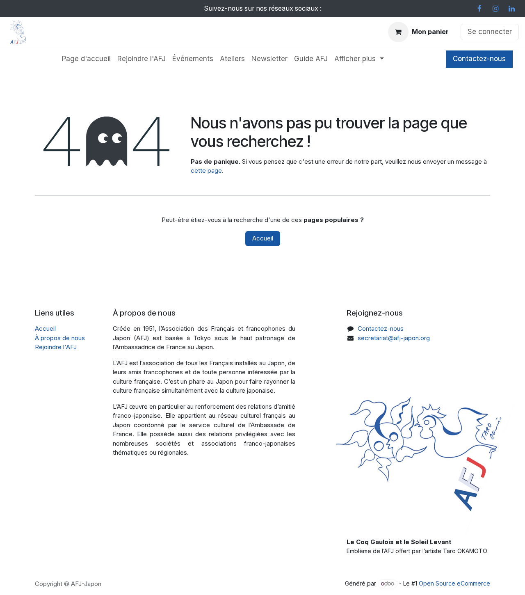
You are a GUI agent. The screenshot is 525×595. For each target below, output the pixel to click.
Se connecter (490, 31)
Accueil (262, 238)
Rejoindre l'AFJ (56, 347)
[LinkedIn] (511, 9)
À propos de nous (60, 338)
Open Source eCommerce (454, 583)
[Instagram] (495, 9)
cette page (206, 170)
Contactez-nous (479, 59)
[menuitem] (86, 59)
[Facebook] (479, 9)
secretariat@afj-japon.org (394, 338)
